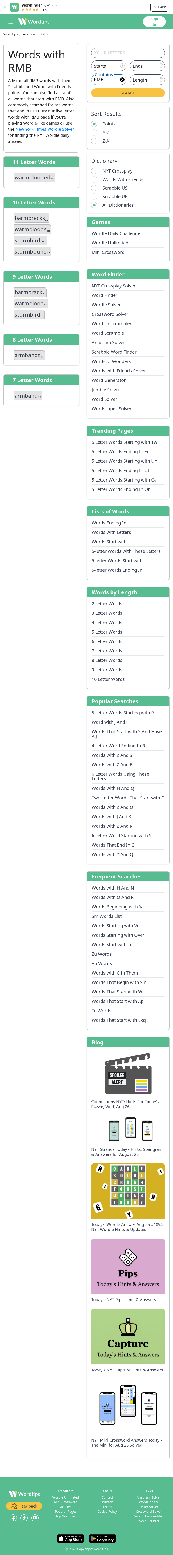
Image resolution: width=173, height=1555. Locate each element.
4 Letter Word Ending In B (118, 746)
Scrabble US (114, 188)
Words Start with (109, 542)
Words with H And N (113, 888)
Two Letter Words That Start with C (128, 798)
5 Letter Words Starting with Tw (124, 442)
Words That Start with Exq (119, 1020)
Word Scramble (108, 333)
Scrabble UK (115, 196)
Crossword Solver (110, 314)
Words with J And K (111, 816)
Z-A (105, 141)
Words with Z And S (112, 755)
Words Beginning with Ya (118, 907)
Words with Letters (111, 532)
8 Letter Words (107, 660)
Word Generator (109, 380)
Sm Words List (107, 916)
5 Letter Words (107, 632)
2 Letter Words (107, 603)
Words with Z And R (112, 826)
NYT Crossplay (117, 171)
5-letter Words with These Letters (126, 551)
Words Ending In (109, 523)
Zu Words (102, 954)
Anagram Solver (108, 342)
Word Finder (104, 295)
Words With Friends (122, 179)
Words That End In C (113, 845)
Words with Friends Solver (119, 371)
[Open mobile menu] (10, 21)
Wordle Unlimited (110, 243)
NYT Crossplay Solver (114, 286)
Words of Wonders (111, 361)
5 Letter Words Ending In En (121, 451)
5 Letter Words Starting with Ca (124, 480)
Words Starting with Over (118, 935)
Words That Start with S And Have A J (127, 733)
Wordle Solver (106, 305)
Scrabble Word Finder (114, 352)
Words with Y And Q (112, 854)
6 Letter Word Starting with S (121, 835)
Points (109, 124)
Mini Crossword (108, 252)
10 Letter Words (108, 679)
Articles (65, 1507)
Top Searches (66, 1516)
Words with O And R (113, 897)
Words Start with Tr (112, 944)
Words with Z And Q (112, 807)
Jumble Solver (106, 390)
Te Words (101, 1011)
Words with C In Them (115, 973)
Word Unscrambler (112, 323)
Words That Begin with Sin (119, 982)
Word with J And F (110, 722)
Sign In (154, 21)
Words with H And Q (113, 788)
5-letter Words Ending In (117, 570)
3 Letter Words (107, 613)
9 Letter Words (107, 670)
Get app (159, 7)
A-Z (105, 132)
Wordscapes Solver (112, 409)
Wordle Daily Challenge (116, 233)
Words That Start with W (117, 992)
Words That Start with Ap (118, 1001)
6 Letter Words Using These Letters (120, 776)
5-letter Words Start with (117, 561)
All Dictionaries (118, 205)
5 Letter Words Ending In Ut (120, 470)
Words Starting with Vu (116, 926)
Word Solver (104, 399)
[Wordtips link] (34, 21)
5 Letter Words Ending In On (121, 489)
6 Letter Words (107, 641)
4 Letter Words (107, 622)
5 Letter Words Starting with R (123, 713)
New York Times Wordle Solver (45, 129)
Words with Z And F (112, 765)
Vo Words (102, 963)
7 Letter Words (107, 651)
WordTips (10, 34)
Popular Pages (66, 1511)
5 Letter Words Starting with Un (124, 461)
